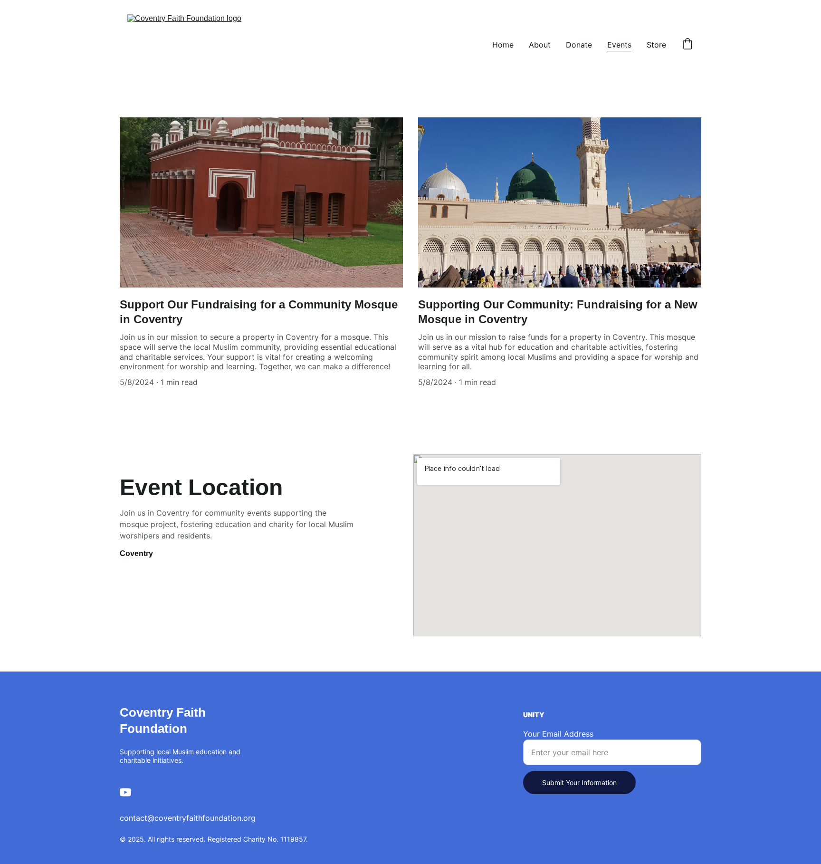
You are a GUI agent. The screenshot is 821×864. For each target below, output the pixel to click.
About (540, 44)
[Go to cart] (687, 45)
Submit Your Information (579, 782)
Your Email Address (558, 734)
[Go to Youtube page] (125, 792)
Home (503, 44)
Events (619, 44)
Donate (579, 44)
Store (656, 44)
